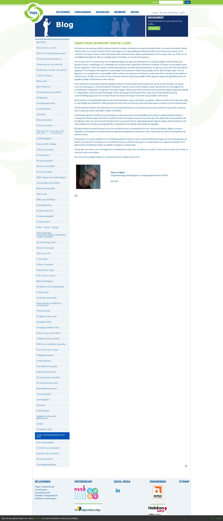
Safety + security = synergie (47, 227)
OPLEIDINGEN (63, 12)
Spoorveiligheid (43, 400)
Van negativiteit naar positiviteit (49, 92)
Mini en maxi (42, 194)
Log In (182, 13)
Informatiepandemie (44, 205)
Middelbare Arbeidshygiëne (45, 498)
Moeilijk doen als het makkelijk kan (50, 287)
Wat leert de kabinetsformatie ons (49, 59)
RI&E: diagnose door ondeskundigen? (51, 177)
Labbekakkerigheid (44, 139)
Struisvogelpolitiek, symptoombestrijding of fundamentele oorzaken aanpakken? (51, 235)
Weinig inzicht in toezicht (46, 372)
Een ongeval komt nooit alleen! (48, 377)
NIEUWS (135, 12)
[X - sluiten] (216, 518)
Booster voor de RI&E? (46, 166)
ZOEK (187, 2)
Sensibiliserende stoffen (46, 103)
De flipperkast (42, 98)
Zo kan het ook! (43, 292)
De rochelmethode (44, 109)
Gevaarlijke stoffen (44, 322)
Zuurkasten (41, 405)
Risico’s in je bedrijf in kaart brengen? (51, 53)
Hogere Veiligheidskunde (45, 487)
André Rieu (41, 114)
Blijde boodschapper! (45, 281)
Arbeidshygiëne (41, 490)
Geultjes (40, 424)
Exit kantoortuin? (43, 222)
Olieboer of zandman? (45, 264)
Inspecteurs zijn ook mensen (47, 453)
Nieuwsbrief (173, 13)
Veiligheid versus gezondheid (48, 339)
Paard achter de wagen (45, 270)
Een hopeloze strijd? (44, 429)
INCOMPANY (120, 12)
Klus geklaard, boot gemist (47, 366)
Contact (155, 13)
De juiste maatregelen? (45, 216)
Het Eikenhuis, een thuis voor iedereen (51, 70)
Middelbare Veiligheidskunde (46, 495)
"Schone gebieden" (44, 394)
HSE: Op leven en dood (46, 276)
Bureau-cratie (42, 81)
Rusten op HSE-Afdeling (46, 144)
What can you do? (43, 253)
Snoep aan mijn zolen (45, 211)
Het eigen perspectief (45, 161)
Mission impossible (44, 120)
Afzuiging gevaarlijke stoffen (48, 327)
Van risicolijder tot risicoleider (48, 183)
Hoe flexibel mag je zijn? (46, 242)
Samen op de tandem (45, 125)
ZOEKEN (155, 2)
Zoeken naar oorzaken (45, 150)
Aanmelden (154, 28)
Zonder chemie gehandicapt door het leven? (50, 436)
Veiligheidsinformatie (45, 355)
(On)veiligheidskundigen (46, 465)
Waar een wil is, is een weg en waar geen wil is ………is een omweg (50, 132)
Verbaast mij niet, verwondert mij (49, 64)
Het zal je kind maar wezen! (47, 383)
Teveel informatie (43, 311)
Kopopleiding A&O (42, 492)
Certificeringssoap (44, 361)
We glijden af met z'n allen (47, 316)
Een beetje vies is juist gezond (48, 448)
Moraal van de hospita (45, 248)
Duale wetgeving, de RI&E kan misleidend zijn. (49, 304)
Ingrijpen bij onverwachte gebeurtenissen (46, 417)
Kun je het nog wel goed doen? (49, 333)
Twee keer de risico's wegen (47, 350)
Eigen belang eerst (44, 87)
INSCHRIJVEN (102, 12)
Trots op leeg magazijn (45, 442)
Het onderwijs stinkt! (45, 459)
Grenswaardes (42, 259)
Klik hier (37, 518)
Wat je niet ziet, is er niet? (46, 48)
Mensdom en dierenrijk (46, 188)
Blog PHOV (41, 42)
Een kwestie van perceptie (46, 298)
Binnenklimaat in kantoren (47, 388)
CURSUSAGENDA (83, 12)
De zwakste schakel (44, 172)
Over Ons (163, 13)
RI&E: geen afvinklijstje (46, 200)
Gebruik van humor (44, 76)
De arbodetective (43, 155)
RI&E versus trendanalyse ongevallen (51, 344)
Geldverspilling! (43, 411)
